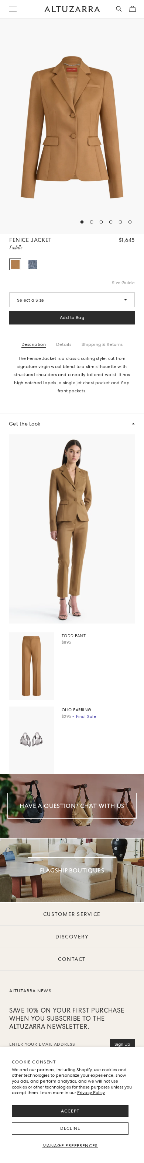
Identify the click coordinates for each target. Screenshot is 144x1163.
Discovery (72, 936)
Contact (72, 959)
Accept (70, 1111)
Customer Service (72, 914)
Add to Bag (72, 317)
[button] (82, 222)
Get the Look (25, 423)
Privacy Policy (91, 1093)
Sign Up (122, 1044)
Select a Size (30, 300)
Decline (70, 1128)
